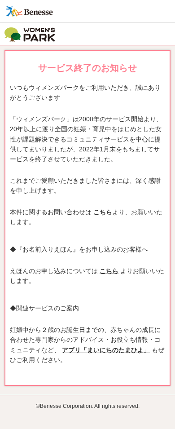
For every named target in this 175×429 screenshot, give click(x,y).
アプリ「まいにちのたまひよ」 (106, 350)
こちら (102, 212)
